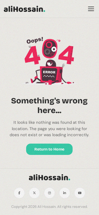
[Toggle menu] (91, 9)
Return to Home (49, 149)
